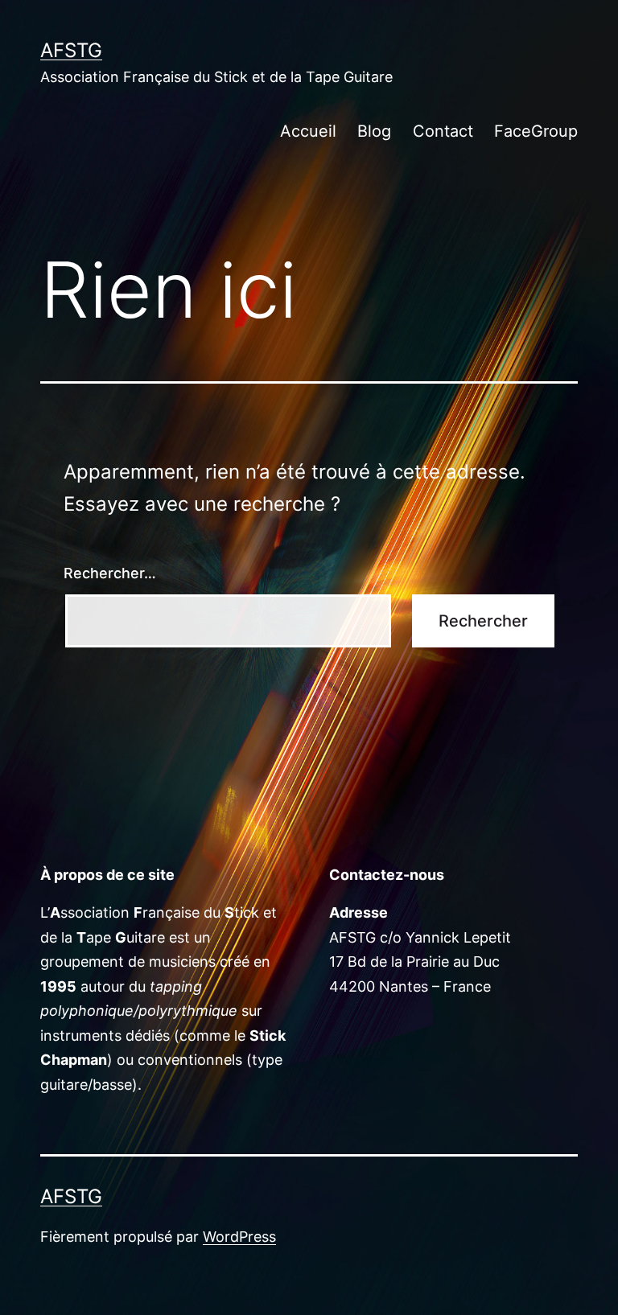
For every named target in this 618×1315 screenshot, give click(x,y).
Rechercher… (110, 573)
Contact (443, 131)
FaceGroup (536, 131)
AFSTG (71, 50)
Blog (374, 131)
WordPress (239, 1236)
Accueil (308, 131)
